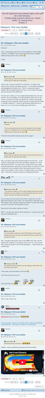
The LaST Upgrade (6, 322)
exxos (7, 305)
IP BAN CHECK (32, 324)
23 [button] (36, 34)
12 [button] (32, 34)
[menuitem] (7, 3)
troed (2, 37)
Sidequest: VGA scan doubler (14, 27)
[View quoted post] (14, 77)
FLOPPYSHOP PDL (6, 324)
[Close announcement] (43, 12)
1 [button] (17, 34)
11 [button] (29, 34)
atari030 (7, 288)
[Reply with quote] (39, 38)
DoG (7, 76)
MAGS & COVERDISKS (36, 322)
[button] (11, 33)
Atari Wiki (22, 324)
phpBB (17, 394)
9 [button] (23, 34)
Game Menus (15, 324)
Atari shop (14, 322)
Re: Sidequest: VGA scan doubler (15, 43)
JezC (6, 251)
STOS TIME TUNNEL (23, 322)
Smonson (7, 64)
